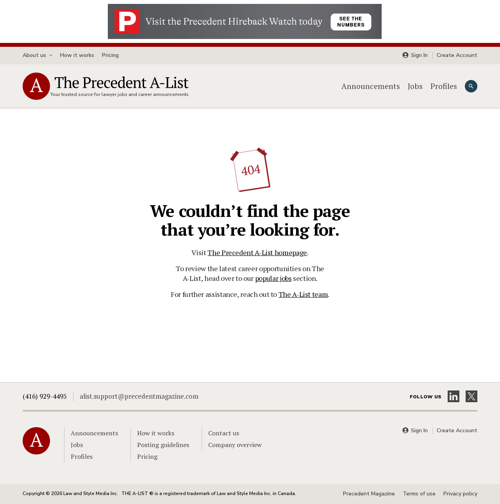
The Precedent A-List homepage (257, 252)
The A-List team (303, 294)
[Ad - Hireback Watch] (245, 20)
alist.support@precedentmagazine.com (139, 396)
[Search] (471, 86)
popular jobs (273, 278)
